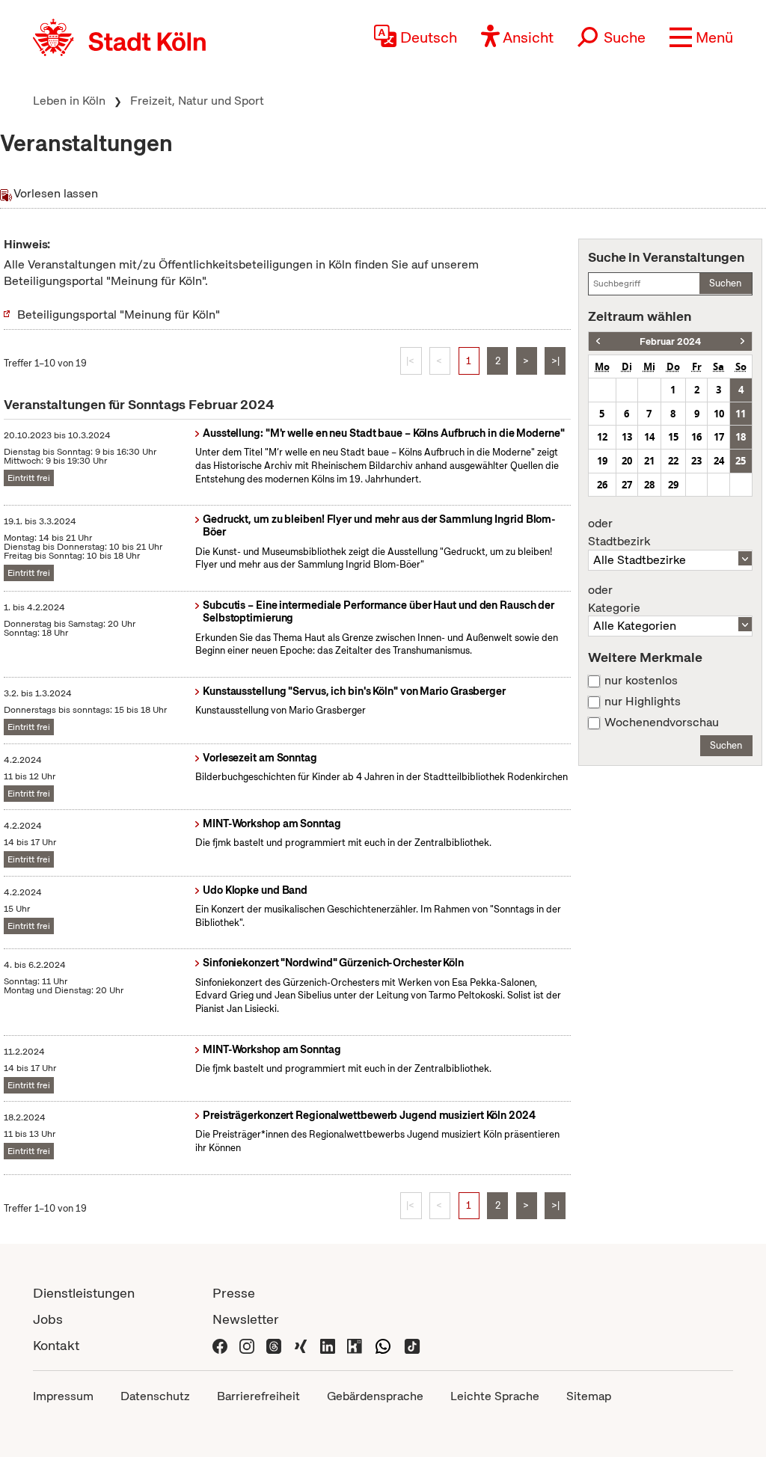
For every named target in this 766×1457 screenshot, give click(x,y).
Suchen (725, 283)
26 (602, 484)
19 (602, 460)
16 (696, 437)
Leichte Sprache (494, 1396)
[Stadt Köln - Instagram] (246, 1345)
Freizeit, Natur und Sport (197, 100)
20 (627, 460)
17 (719, 437)
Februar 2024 (670, 341)
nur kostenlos (641, 681)
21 (649, 460)
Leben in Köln (69, 100)
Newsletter (245, 1319)
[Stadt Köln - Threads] (273, 1345)
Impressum (63, 1396)
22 (673, 460)
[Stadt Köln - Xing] (300, 1345)
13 (627, 437)
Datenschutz (155, 1396)
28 (649, 484)
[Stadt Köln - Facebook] (219, 1345)
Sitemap (588, 1396)
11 (740, 413)
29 (673, 484)
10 (719, 413)
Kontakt (56, 1345)
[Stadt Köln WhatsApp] (383, 1345)
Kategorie (614, 599)
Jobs (48, 1319)
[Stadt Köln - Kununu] (354, 1345)
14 (649, 437)
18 (740, 437)
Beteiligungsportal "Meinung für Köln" (118, 314)
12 (602, 437)
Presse (233, 1292)
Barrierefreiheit (258, 1396)
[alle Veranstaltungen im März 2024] (742, 341)
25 (740, 460)
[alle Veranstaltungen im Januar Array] (598, 341)
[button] (701, 37)
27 (627, 484)
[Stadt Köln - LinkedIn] (327, 1345)
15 (673, 437)
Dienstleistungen (84, 1292)
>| (555, 361)
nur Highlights (642, 702)
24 (719, 460)
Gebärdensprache (375, 1396)
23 (696, 460)
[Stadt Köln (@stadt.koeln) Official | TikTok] (412, 1345)
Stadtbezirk (619, 532)
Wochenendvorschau (661, 722)
